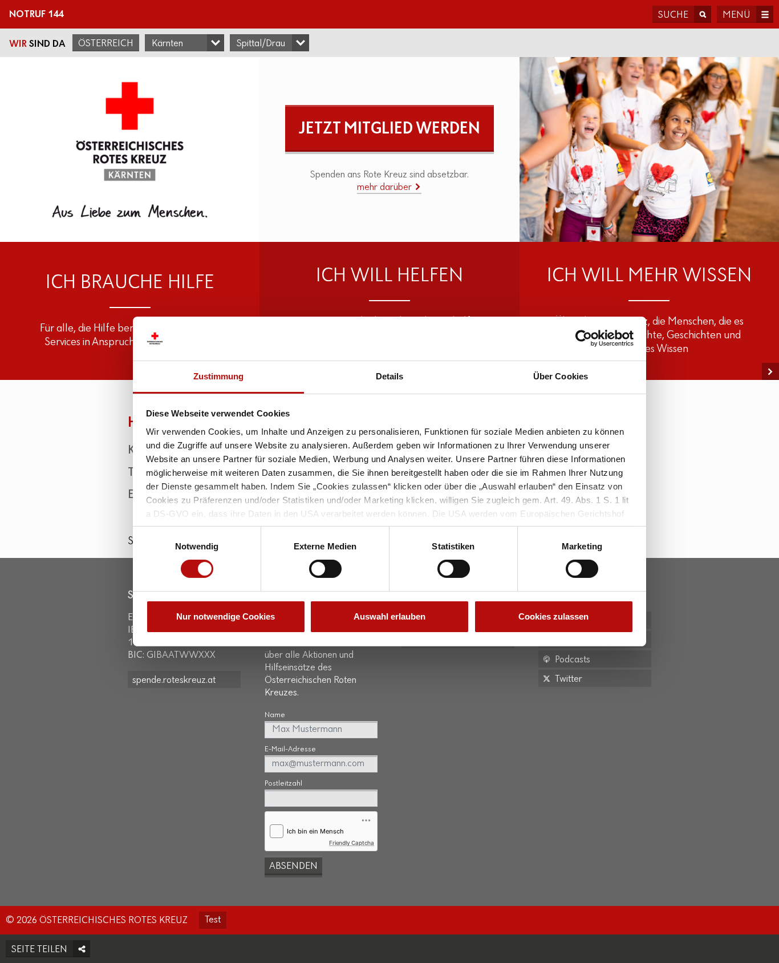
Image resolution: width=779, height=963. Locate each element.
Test (213, 920)
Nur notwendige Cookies (225, 616)
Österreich (105, 44)
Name (275, 715)
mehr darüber (385, 188)
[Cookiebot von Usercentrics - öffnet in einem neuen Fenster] (584, 338)
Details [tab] (390, 376)
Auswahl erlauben (389, 616)
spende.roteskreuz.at (174, 680)
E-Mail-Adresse (290, 749)
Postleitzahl (283, 783)
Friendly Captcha (351, 842)
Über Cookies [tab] (560, 376)
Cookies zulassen (553, 616)
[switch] (325, 569)
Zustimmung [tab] (218, 376)
